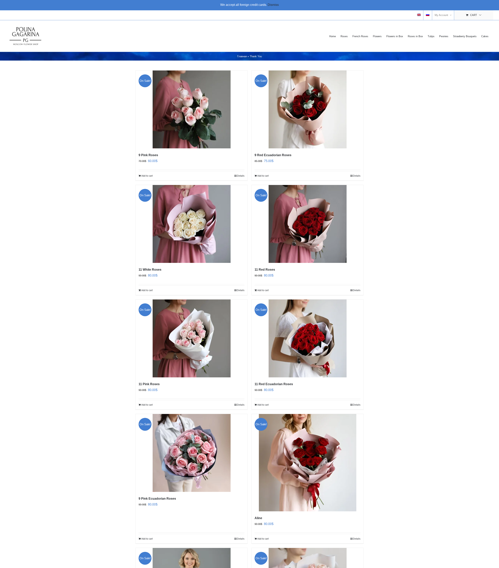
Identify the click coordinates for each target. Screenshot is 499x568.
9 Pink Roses (148, 155)
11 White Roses (150, 269)
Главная (242, 56)
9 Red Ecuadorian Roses (273, 155)
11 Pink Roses (149, 384)
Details (240, 175)
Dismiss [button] (273, 4)
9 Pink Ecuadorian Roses (157, 498)
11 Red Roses (265, 269)
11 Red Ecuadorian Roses (274, 384)
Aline (258, 518)
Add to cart (147, 175)
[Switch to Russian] (427, 15)
